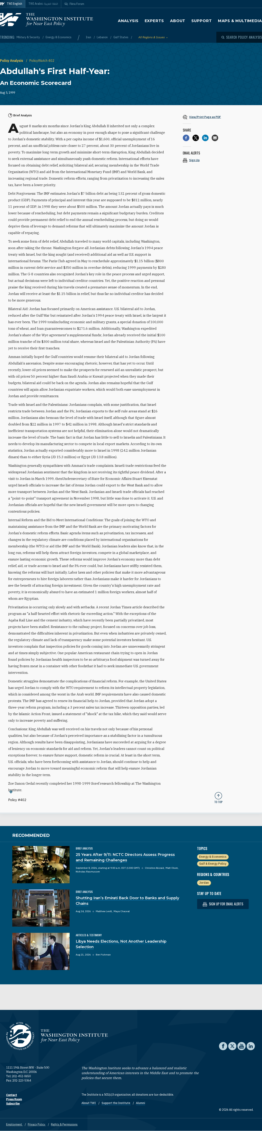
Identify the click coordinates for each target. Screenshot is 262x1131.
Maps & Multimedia (240, 21)
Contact (11, 1095)
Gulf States (121, 37)
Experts (154, 21)
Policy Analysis (12, 61)
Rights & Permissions (64, 1124)
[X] (195, 138)
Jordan (204, 883)
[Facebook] (186, 138)
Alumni (140, 1103)
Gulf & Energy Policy (212, 863)
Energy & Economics (58, 37)
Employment (14, 1124)
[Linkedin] (205, 138)
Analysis (128, 21)
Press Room (14, 1099)
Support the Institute (116, 1103)
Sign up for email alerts (225, 903)
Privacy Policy (37, 1124)
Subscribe (13, 1103)
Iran (89, 37)
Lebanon (102, 37)
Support (201, 21)
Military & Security (29, 37)
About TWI (88, 1103)
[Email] (215, 138)
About (177, 21)
